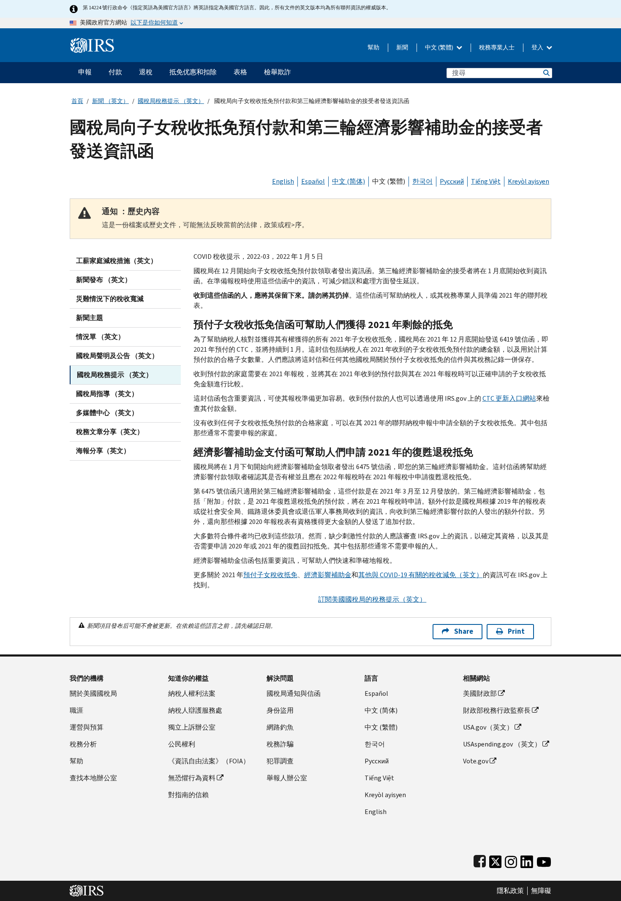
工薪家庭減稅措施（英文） (116, 260)
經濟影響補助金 (327, 574)
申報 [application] (85, 72)
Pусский (377, 761)
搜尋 (545, 73)
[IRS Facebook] (480, 859)
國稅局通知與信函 (294, 693)
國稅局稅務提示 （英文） (171, 101)
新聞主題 (89, 317)
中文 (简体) (348, 181)
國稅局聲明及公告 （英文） (117, 355)
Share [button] (463, 631)
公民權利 (181, 744)
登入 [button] (538, 47)
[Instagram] (511, 859)
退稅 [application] (146, 72)
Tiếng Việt (486, 181)
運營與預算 (87, 727)
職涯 (76, 710)
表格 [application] (240, 72)
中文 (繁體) (440, 47)
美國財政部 (480, 693)
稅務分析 (83, 744)
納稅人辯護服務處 (195, 710)
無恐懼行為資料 (191, 777)
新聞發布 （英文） (103, 279)
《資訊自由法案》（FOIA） (209, 761)
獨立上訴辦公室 (191, 727)
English (283, 181)
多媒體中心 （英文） (107, 412)
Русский (452, 181)
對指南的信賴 (188, 794)
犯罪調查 (280, 761)
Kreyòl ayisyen (528, 181)
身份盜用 (280, 710)
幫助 (373, 47)
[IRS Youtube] (544, 859)
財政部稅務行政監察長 (497, 710)
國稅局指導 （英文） (107, 393)
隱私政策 (510, 891)
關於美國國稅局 (93, 693)
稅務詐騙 (280, 744)
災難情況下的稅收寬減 (110, 298)
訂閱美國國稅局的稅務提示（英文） (372, 599)
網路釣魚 (280, 727)
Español (313, 181)
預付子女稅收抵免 (270, 574)
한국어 (422, 181)
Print (516, 631)
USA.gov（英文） (488, 727)
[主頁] (92, 42)
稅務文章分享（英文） (110, 431)
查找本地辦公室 (93, 777)
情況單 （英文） (100, 336)
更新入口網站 (509, 398)
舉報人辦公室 (287, 777)
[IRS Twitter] (495, 859)
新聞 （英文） (110, 101)
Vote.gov (475, 761)
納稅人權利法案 (191, 693)
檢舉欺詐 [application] (277, 72)
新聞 (402, 47)
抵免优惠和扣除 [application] (193, 72)
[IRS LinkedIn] (526, 859)
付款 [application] (115, 72)
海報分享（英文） (103, 450)
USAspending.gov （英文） (502, 744)
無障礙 (541, 891)
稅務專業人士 (497, 47)
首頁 (77, 101)
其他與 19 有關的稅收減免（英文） (420, 574)
